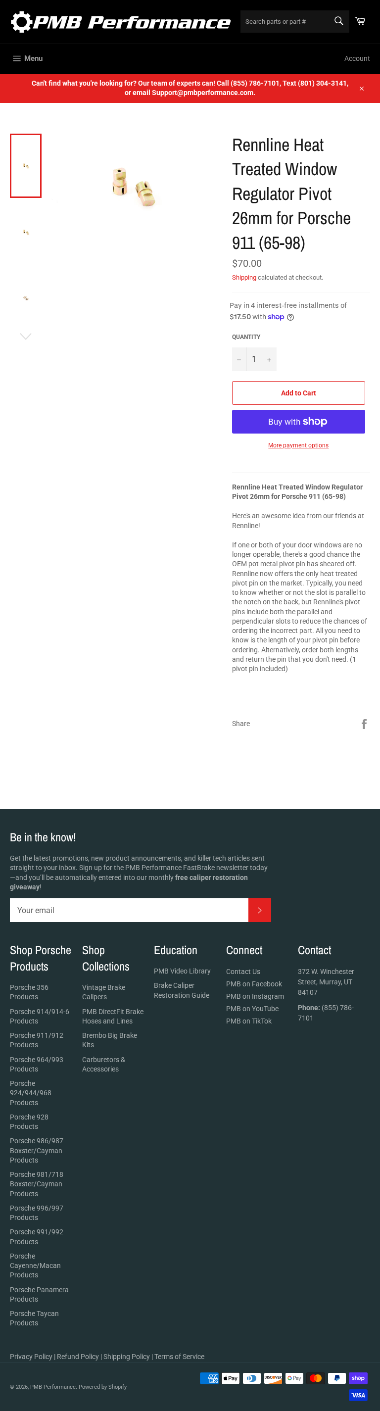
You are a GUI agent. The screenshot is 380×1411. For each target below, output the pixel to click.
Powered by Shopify (103, 1387)
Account (357, 58)
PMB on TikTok (249, 1021)
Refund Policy (78, 1357)
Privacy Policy (31, 1357)
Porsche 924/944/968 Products (30, 1093)
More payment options (298, 445)
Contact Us (243, 971)
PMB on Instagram (255, 996)
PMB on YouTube (252, 1009)
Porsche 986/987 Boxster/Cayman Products (36, 1150)
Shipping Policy (126, 1357)
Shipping (244, 277)
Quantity (246, 337)
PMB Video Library (182, 971)
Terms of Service (179, 1357)
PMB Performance (53, 1387)
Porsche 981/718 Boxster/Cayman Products (36, 1184)
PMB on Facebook (254, 984)
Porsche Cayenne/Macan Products (35, 1265)
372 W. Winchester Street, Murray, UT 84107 (326, 982)
